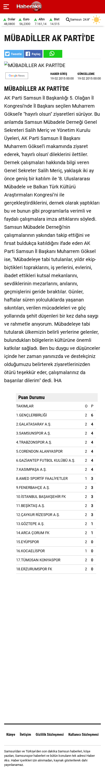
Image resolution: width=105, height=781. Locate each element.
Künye (10, 734)
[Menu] (6, 7)
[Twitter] (59, 774)
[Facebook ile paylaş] (33, 54)
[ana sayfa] (99, 7)
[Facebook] (46, 774)
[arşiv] (68, 20)
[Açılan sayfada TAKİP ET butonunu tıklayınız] (16, 75)
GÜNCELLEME (85, 74)
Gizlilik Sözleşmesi (50, 734)
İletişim (25, 734)
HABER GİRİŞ (58, 74)
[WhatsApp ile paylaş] (52, 54)
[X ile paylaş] (14, 54)
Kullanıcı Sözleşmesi (83, 734)
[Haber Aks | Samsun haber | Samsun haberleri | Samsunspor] (52, 6)
